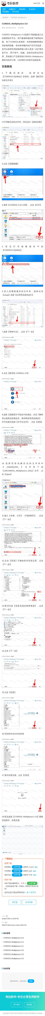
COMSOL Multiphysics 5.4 (13, 958)
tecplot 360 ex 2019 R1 (10, 919)
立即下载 (17, 867)
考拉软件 (5, 17)
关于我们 (16, 1005)
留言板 (29, 1005)
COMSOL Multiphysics (18, 17)
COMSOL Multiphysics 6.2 (13, 942)
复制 (36, 867)
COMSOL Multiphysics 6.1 (13, 946)
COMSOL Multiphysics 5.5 (13, 954)
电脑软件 (12, 9)
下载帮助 (32, 892)
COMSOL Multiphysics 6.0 (13, 950)
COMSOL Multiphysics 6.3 (13, 938)
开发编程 (5, 12)
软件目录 (15, 12)
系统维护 (22, 9)
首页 (4, 9)
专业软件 (32, 9)
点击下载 (32, 883)
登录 (31, 981)
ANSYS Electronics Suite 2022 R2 (14, 925)
